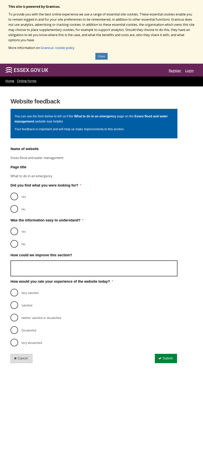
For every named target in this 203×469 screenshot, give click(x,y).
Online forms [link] (26, 81)
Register (175, 70)
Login (189, 70)
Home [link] (9, 81)
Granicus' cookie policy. (58, 48)
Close (101, 56)
